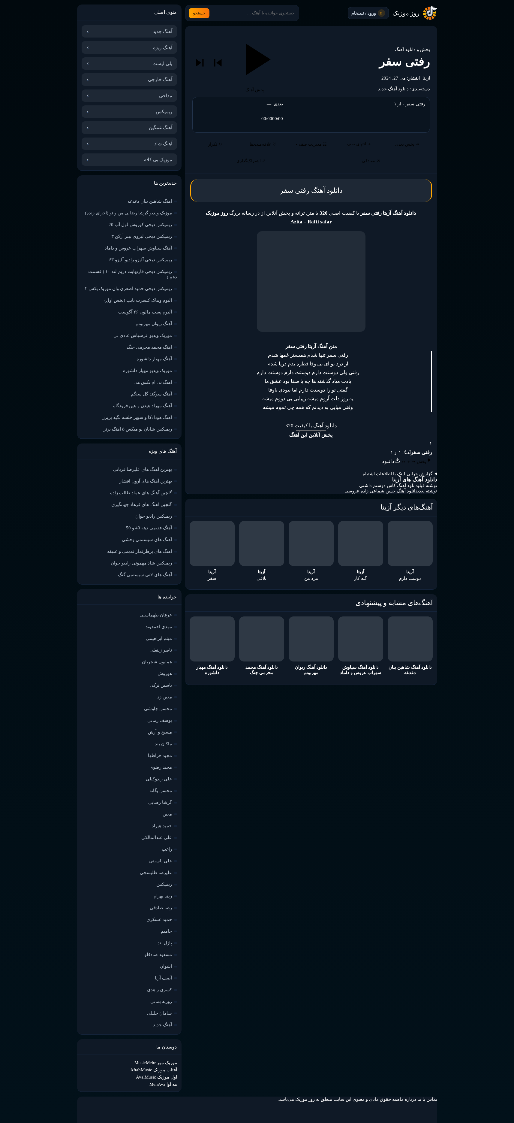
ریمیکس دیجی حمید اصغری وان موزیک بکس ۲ (128, 288)
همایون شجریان (157, 661)
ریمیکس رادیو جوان (153, 516)
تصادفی (371, 161)
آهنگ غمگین (160, 127)
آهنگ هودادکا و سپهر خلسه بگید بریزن (136, 417)
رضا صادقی (161, 907)
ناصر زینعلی (160, 650)
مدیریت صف (311, 144)
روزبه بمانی (161, 1001)
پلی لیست (162, 63)
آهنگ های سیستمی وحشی (147, 539)
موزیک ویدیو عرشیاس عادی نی (142, 335)
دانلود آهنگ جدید (393, 88)
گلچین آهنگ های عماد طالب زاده (141, 492)
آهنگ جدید (162, 31)
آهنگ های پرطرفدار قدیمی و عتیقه (139, 551)
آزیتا (426, 78)
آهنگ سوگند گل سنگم (151, 394)
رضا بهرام (163, 896)
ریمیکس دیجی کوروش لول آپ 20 (140, 224)
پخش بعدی (407, 144)
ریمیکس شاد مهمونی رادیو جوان (141, 563)
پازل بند (165, 942)
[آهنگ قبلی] (217, 62)
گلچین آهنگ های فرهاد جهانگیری (141, 504)
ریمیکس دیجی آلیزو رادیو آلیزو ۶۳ (140, 259)
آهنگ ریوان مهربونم (154, 323)
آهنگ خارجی (160, 79)
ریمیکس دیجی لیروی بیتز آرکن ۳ (141, 236)
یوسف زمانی (159, 720)
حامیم (166, 931)
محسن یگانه (160, 790)
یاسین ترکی (161, 685)
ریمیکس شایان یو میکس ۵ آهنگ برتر (138, 429)
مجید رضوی (160, 767)
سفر (331, 355)
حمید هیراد (162, 825)
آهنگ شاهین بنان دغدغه (150, 201)
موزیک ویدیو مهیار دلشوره (147, 370)
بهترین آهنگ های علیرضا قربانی (142, 469)
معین (167, 814)
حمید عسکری (159, 919)
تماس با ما (427, 1099)
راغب (167, 849)
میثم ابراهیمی (159, 638)
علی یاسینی (160, 860)
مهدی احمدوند (159, 626)
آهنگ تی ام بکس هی (153, 382)
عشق (275, 381)
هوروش (165, 673)
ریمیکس (164, 111)
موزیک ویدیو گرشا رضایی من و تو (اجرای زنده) (128, 212)
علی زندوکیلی (159, 778)
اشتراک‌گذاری (251, 161)
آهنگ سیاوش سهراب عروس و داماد (138, 248)
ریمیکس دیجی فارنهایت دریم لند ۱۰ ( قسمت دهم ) (132, 274)
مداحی (165, 95)
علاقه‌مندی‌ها (263, 144)
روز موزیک (405, 13)
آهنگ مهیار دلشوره (154, 358)
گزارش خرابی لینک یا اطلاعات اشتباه (397, 473)
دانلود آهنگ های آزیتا (414, 480)
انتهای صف (359, 144)
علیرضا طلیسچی (156, 872)
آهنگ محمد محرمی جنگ (149, 347)
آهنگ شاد (163, 143)
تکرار (215, 144)
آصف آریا (163, 978)
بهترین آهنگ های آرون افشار (145, 481)
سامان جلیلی (159, 1013)
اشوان (166, 966)
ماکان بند (163, 743)
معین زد (164, 697)
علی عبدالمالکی (156, 837)
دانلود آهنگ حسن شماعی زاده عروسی (381, 491)
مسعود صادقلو (158, 954)
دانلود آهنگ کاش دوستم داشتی (388, 485)
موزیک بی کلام (157, 159)
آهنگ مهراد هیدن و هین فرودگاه (142, 405)
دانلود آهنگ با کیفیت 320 (311, 425)
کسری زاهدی (159, 989)
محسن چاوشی (158, 708)
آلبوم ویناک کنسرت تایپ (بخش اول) (138, 300)
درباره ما (408, 1099)
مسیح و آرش (160, 732)
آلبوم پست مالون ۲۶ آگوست (145, 312)
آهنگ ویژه (162, 47)
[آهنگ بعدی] (199, 62)
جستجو (199, 13)
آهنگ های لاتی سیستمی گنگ (145, 574)
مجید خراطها (160, 755)
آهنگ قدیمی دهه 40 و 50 (149, 527)
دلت (334, 398)
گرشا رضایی (160, 802)
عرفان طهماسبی (156, 615)
